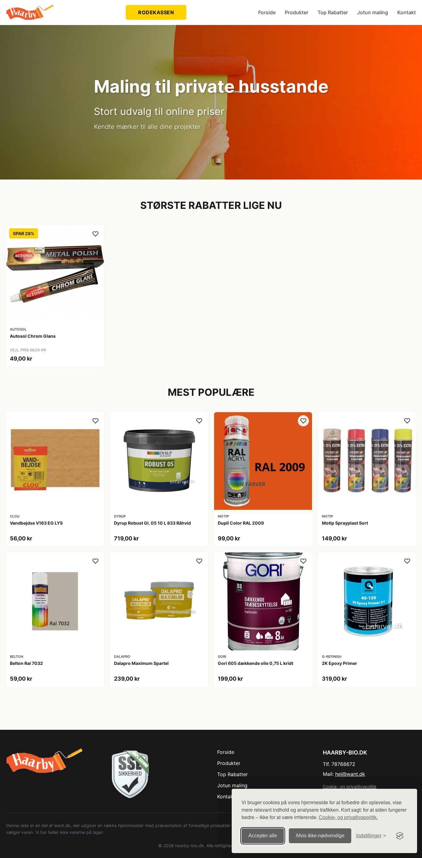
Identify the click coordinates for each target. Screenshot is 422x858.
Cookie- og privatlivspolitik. (348, 817)
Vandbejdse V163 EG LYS (36, 523)
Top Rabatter (333, 12)
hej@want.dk (350, 774)
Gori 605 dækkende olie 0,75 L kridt (255, 663)
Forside (267, 12)
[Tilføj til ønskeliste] (95, 233)
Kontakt (406, 12)
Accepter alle (262, 835)
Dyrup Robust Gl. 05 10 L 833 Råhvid (152, 523)
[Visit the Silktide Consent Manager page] (399, 835)
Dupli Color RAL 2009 (241, 523)
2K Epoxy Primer (339, 663)
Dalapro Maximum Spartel (141, 663)
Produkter (296, 12)
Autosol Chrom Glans (33, 336)
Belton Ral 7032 (26, 663)
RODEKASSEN (156, 12)
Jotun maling (372, 12)
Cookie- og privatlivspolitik (350, 786)
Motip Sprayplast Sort (345, 523)
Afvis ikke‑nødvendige (320, 835)
